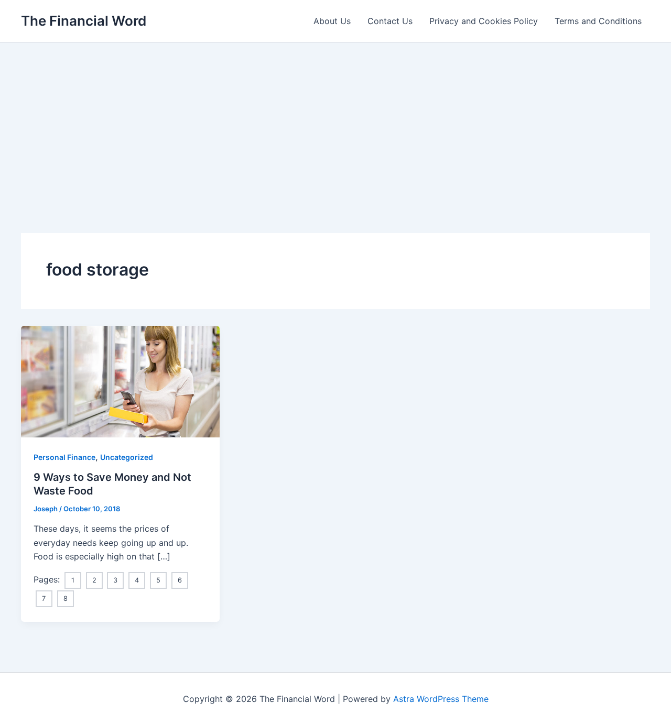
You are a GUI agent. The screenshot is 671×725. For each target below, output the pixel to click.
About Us (332, 21)
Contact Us (390, 21)
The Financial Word (83, 21)
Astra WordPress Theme (441, 699)
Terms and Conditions (598, 21)
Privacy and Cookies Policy (483, 21)
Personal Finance (64, 457)
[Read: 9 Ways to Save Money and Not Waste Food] (120, 381)
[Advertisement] (335, 121)
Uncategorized (126, 457)
